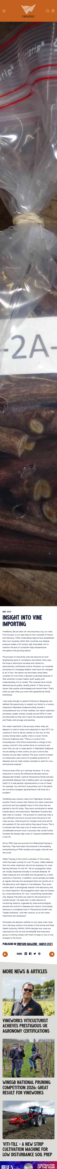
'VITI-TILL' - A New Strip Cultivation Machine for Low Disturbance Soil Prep (27, 1149)
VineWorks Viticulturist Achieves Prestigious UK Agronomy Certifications (26, 1026)
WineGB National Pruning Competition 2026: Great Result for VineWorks (26, 1088)
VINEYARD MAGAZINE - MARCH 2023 (35, 944)
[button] (47, 11)
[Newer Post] (51, 954)
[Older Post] (5, 954)
